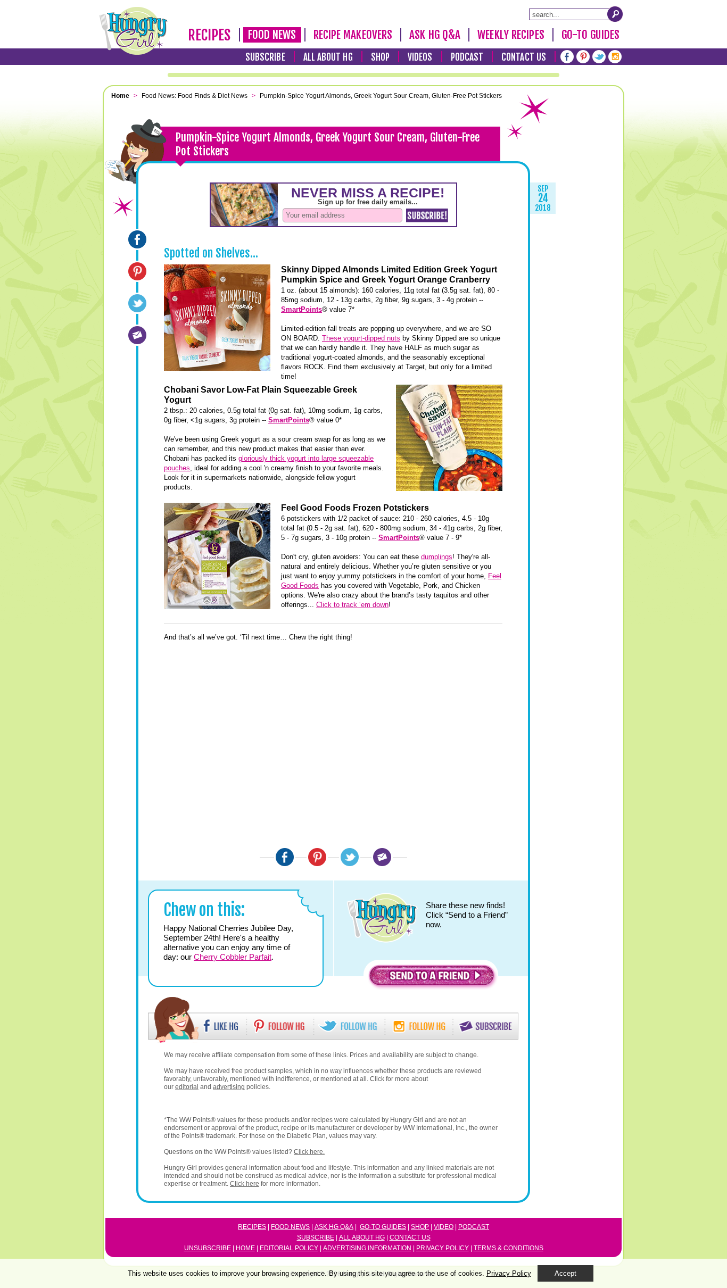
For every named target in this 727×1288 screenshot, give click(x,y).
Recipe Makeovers (353, 34)
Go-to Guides (383, 1227)
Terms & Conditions (508, 1248)
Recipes (209, 35)
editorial (187, 1087)
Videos (420, 57)
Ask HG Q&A (434, 34)
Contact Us (523, 57)
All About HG (328, 57)
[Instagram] (615, 56)
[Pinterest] (583, 56)
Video (443, 1227)
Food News (272, 34)
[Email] (137, 335)
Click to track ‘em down (352, 605)
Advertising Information (367, 1248)
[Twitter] (599, 56)
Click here (244, 1183)
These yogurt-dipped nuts (361, 338)
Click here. (309, 1152)
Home (245, 1248)
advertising (229, 1087)
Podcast (467, 57)
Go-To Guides (590, 34)
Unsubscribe (207, 1248)
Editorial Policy (289, 1248)
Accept (565, 1273)
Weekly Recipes (510, 34)
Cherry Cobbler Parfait (232, 956)
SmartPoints (301, 309)
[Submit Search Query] (615, 14)
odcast (475, 1227)
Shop (380, 57)
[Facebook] (567, 56)
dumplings (436, 557)
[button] (431, 978)
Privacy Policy (442, 1248)
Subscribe (265, 57)
